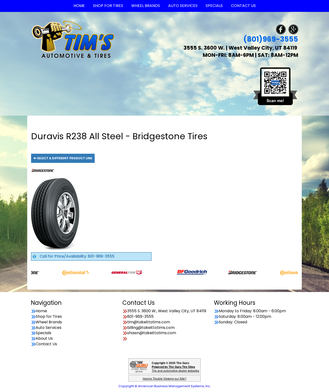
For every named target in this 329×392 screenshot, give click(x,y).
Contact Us (46, 344)
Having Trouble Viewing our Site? (164, 378)
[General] (114, 272)
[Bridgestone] (230, 272)
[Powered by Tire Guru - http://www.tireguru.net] (139, 366)
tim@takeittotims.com (148, 322)
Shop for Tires (49, 316)
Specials (43, 333)
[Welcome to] (73, 39)
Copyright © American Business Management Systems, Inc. (164, 386)
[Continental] (63, 272)
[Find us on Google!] (293, 29)
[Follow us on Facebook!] (281, 29)
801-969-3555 (140, 316)
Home (41, 311)
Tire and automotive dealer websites (175, 368)
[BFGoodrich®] (179, 272)
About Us (44, 338)
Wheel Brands (49, 322)
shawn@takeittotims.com (151, 333)
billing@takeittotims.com (151, 327)
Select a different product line (64, 158)
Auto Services (48, 327)
